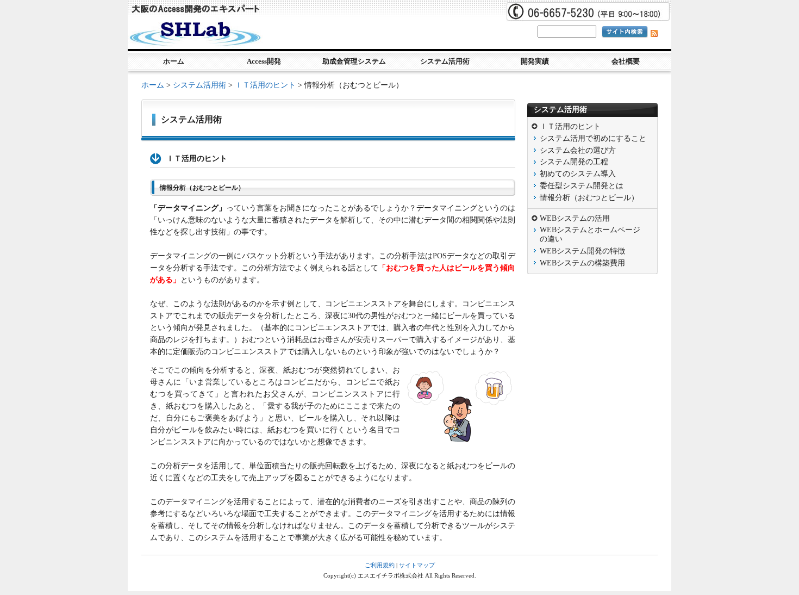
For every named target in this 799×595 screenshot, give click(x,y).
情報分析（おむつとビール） (589, 198)
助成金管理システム (354, 61)
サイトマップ (417, 565)
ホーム (173, 61)
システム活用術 (445, 61)
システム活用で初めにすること (593, 138)
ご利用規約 (380, 565)
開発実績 (535, 61)
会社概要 (625, 61)
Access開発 (264, 61)
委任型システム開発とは (581, 186)
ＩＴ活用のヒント (265, 85)
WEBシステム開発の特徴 (582, 251)
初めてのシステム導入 (578, 174)
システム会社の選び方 (578, 150)
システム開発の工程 (574, 162)
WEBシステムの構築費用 (582, 263)
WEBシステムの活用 (575, 218)
